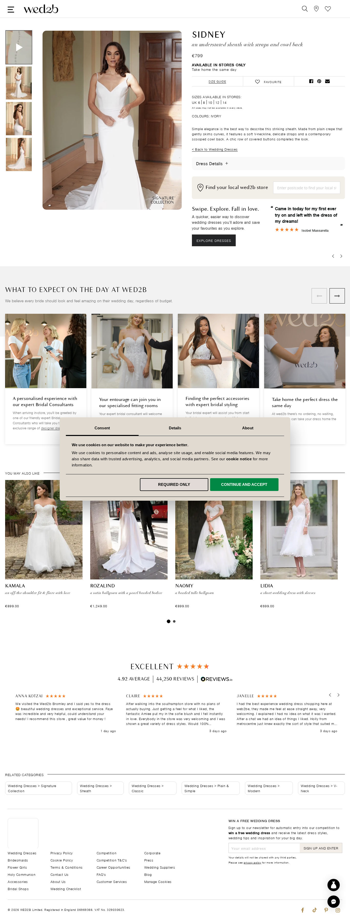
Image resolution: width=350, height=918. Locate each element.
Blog (148, 874)
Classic (138, 790)
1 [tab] (168, 621)
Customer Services (112, 881)
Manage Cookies (158, 881)
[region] (176, 713)
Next (168, 121)
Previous (57, 121)
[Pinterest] (326, 908)
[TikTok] (314, 908)
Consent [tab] (102, 428)
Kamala (15, 586)
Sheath (85, 790)
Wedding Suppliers (159, 867)
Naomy (184, 586)
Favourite (328, 9)
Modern (254, 790)
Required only (174, 484)
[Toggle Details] (226, 163)
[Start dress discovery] (333, 885)
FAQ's (101, 874)
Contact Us (59, 874)
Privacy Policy (61, 852)
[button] (330, 694)
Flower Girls (17, 867)
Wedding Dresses (22, 785)
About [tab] (247, 428)
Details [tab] (175, 428)
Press (148, 860)
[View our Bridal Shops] (316, 9)
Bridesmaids (18, 860)
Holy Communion (21, 874)
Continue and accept (244, 484)
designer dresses (54, 428)
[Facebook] (302, 908)
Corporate (152, 852)
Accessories (18, 881)
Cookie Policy (61, 860)
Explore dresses (214, 240)
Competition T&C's (112, 860)
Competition (107, 852)
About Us (58, 881)
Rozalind (102, 586)
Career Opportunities (113, 867)
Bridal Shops (18, 888)
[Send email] (327, 81)
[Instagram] (337, 908)
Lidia (266, 586)
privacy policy (252, 862)
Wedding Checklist (65, 888)
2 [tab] (174, 621)
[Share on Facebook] (311, 81)
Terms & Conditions (66, 867)
